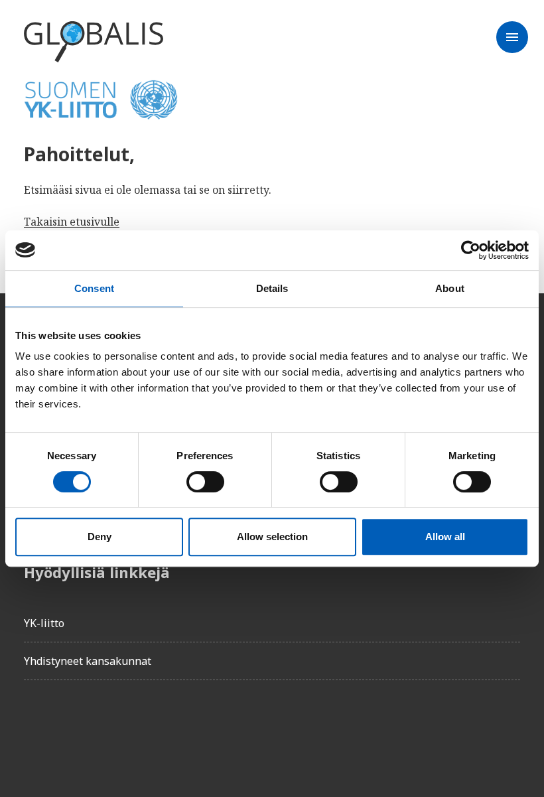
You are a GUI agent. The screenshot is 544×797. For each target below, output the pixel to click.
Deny (99, 536)
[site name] (93, 42)
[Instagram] (108, 728)
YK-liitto (44, 623)
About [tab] (449, 288)
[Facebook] (34, 728)
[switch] (205, 481)
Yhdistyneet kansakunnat (87, 661)
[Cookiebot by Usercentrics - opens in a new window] (471, 250)
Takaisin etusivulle (71, 221)
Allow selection (272, 536)
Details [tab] (272, 288)
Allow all (445, 536)
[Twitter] (71, 728)
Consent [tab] (94, 288)
